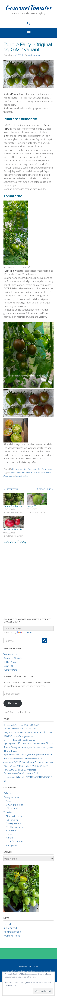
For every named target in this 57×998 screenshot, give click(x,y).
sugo (17, 740)
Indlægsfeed (10, 927)
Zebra (25, 475)
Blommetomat (28, 472)
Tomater (7, 812)
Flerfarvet (27, 743)
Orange (23, 736)
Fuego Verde (33, 506)
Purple (17, 755)
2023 (8, 736)
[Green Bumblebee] (13, 499)
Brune (6, 725)
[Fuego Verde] (37, 499)
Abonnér (12, 703)
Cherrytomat (27, 754)
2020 (32, 765)
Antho (20, 765)
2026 (18, 472)
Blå (13, 740)
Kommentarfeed (12, 931)
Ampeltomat (12, 743)
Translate (27, 632)
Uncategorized (11, 845)
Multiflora (14, 773)
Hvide (12, 725)
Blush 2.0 (8, 665)
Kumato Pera (10, 669)
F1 (26, 777)
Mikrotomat (28, 773)
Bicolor (49, 743)
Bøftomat (39, 754)
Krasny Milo (11, 488)
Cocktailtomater (14, 827)
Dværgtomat (17, 747)
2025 (12, 472)
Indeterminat (40, 732)
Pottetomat (33, 776)
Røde (43, 776)
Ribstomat (23, 740)
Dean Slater (19, 725)
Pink (11, 971)
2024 (24, 728)
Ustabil (18, 475)
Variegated (28, 747)
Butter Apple (10, 661)
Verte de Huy (10, 654)
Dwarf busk (46, 469)
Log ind (7, 923)
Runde (6, 747)
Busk (38, 472)
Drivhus (7, 793)
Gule (9, 758)
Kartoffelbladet (39, 743)
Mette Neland (34, 55)
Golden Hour (45, 488)
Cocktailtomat (17, 732)
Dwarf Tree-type (14, 804)
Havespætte (17, 758)
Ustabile (11, 754)
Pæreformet (32, 758)
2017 (49, 776)
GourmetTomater (28, 7)
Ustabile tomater (15, 841)
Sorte (22, 777)
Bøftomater (12, 819)
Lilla (43, 472)
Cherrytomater (14, 823)
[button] (28, 33)
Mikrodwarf (22, 770)
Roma (20, 773)
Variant (13, 777)
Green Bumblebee (12, 506)
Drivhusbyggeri (10, 751)
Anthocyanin (15, 728)
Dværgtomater (34, 469)
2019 (17, 762)
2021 (29, 728)
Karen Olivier (11, 770)
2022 (27, 724)
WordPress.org (11, 935)
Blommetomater (19, 469)
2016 (20, 743)
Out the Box (33, 966)
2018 (24, 758)
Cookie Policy (10, 985)
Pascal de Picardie (12, 529)
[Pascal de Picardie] (13, 522)
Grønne (15, 736)
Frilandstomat (27, 762)
